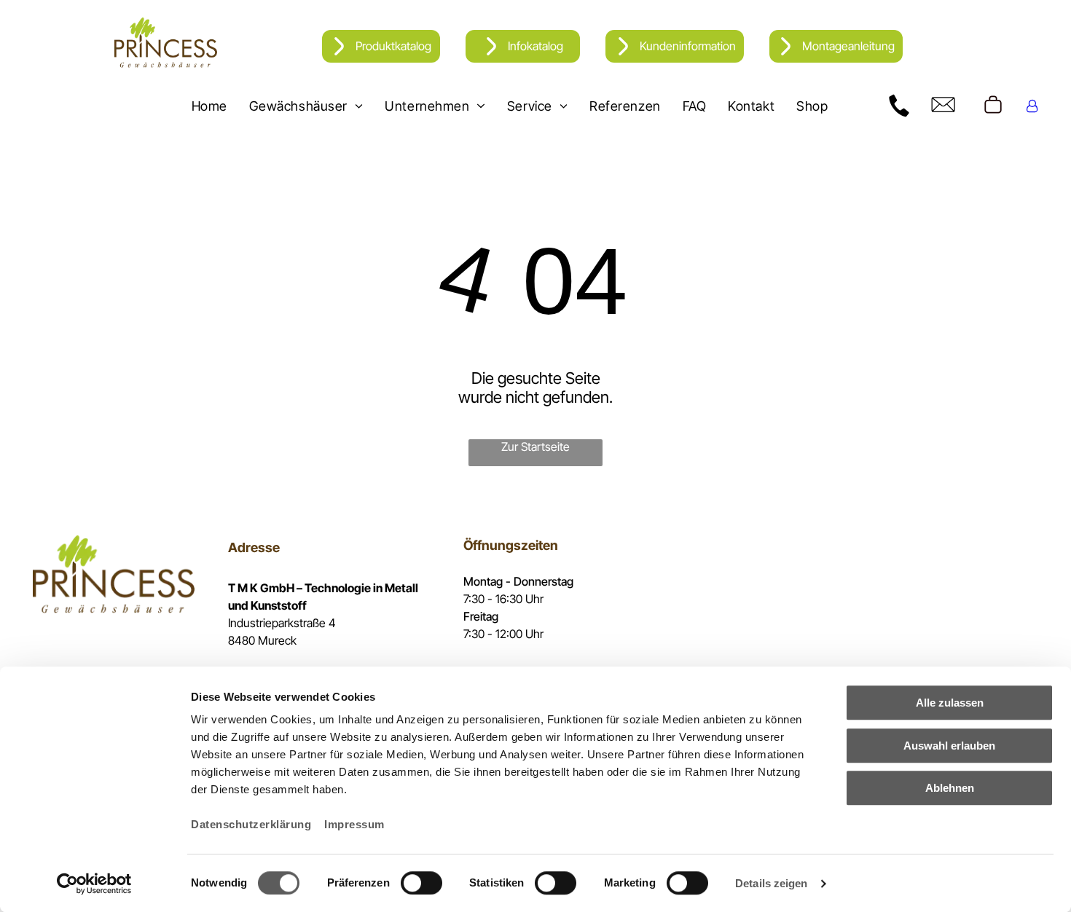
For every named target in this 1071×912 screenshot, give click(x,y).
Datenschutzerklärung (251, 824)
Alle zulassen (950, 702)
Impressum (354, 824)
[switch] (421, 883)
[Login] (1032, 106)
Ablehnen (949, 788)
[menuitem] (209, 105)
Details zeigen (771, 883)
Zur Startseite (535, 446)
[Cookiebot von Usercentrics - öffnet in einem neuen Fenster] (94, 884)
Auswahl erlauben (949, 745)
